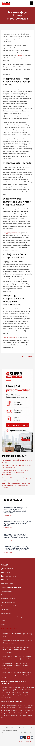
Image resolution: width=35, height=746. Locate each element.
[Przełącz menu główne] (31, 3)
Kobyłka (30, 705)
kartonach (20, 55)
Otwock (23, 710)
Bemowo (4, 687)
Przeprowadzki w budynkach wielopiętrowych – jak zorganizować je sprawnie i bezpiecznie (16, 510)
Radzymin (4, 713)
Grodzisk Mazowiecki (25, 715)
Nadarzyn (16, 710)
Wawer (10, 695)
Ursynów (4, 695)
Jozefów (23, 705)
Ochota (31, 687)
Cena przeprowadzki (10, 337)
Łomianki (27, 708)
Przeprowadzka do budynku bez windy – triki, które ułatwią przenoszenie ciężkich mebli (16, 675)
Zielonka (14, 715)
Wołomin (29, 713)
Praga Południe (16, 690)
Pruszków (20, 692)
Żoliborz (8, 697)
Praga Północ (5, 690)
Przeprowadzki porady (9, 628)
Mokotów (24, 687)
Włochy (29, 695)
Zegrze (8, 715)
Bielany (17, 687)
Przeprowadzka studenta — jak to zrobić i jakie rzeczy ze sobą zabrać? (17, 523)
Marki (3, 710)
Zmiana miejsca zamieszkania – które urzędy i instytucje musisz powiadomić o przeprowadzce (16, 548)
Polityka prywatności (26, 741)
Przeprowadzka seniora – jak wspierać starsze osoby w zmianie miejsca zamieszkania (15, 473)
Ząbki (3, 715)
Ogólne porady (8, 515)
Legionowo (20, 708)
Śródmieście (26, 690)
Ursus (26, 692)
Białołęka (11, 687)
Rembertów (13, 713)
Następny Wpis (28, 356)
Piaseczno (29, 710)
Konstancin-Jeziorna (8, 708)
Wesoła (15, 695)
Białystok (9, 710)
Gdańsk (3, 718)
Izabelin (9, 705)
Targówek (4, 692)
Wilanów (22, 695)
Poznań (3, 705)
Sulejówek (21, 713)
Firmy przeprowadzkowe (11, 233)
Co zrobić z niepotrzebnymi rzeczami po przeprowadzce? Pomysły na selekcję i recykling (16, 485)
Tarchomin (12, 692)
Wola (2, 697)
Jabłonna (16, 705)
